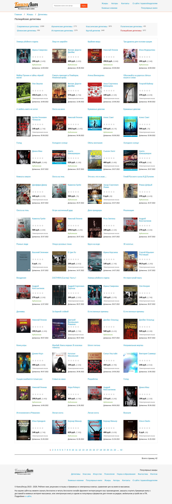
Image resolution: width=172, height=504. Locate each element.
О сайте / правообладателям (145, 3)
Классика (87, 474)
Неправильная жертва (133, 345)
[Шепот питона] (95, 363)
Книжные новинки (109, 8)
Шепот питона (94, 345)
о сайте (28, 496)
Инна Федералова (147, 50)
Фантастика (143, 474)
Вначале (127, 413)
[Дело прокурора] (95, 228)
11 (76, 450)
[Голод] (23, 160)
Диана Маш (37, 151)
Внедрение (21, 278)
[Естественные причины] (95, 329)
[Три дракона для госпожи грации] (130, 59)
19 (104, 450)
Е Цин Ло (72, 252)
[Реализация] (130, 228)
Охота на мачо (58, 109)
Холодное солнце (60, 143)
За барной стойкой (60, 312)
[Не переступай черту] (130, 295)
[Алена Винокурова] (95, 93)
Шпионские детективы (26, 31)
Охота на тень (58, 177)
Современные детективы (28, 27)
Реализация (128, 210)
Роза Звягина (109, 219)
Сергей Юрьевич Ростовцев (146, 253)
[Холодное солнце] (59, 160)
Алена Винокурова (96, 75)
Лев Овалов (37, 84)
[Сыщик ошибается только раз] (23, 396)
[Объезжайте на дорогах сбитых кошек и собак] (130, 93)
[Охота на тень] (59, 194)
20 (108, 450)
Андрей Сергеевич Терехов (76, 287)
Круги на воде (94, 244)
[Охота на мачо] (59, 126)
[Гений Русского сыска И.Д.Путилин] (130, 194)
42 (121, 450)
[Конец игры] (23, 363)
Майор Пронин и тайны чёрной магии (29, 76)
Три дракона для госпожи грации (137, 42)
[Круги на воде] (95, 261)
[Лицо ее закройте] (59, 59)
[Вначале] (130, 430)
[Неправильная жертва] (130, 363)
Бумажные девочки (96, 109)
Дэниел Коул (37, 354)
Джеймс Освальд (110, 320)
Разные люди (22, 244)
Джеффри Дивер (39, 185)
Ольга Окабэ (144, 421)
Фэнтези (153, 474)
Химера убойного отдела (27, 42)
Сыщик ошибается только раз (29, 379)
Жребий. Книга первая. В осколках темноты (67, 346)
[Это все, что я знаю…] (95, 194)
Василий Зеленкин (40, 252)
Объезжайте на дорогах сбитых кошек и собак (137, 76)
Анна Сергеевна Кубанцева (110, 85)
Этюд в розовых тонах (62, 244)
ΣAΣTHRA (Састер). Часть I (64, 278)
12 (80, 450)
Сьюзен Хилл (109, 151)
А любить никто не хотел (27, 109)
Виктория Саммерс (147, 354)
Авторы (114, 3)
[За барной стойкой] (59, 329)
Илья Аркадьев (38, 421)
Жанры (105, 3)
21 (111, 450)
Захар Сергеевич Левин (111, 186)
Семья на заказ (59, 379)
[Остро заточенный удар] (59, 228)
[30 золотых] (130, 261)
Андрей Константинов (145, 220)
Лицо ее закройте (59, 42)
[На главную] (26, 6)
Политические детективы (131, 27)
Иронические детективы (61, 27)
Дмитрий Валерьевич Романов (73, 322)
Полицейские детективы (131, 31)
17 (97, 450)
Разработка (93, 379)
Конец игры (21, 345)
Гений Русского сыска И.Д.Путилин (138, 177)
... (118, 450)
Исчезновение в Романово (28, 413)
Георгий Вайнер (146, 84)
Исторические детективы (62, 31)
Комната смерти (23, 177)
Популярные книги (149, 8)
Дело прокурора (95, 210)
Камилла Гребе (74, 185)
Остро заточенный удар (62, 210)
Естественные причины (98, 312)
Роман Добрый (145, 185)
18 (101, 450)
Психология (109, 474)
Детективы (75, 474)
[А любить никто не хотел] (23, 126)
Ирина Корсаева (110, 252)
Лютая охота (57, 413)
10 (73, 450)
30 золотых (128, 244)
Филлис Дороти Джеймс (74, 51)
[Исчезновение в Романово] (23, 430)
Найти (84, 6)
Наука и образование (126, 474)
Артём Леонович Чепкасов (39, 118)
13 (83, 450)
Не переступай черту (132, 278)
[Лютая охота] (59, 430)
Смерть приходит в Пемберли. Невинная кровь (65, 76)
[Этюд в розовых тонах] (59, 261)
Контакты (125, 3)
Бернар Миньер (75, 421)
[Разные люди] (23, 261)
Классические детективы (96, 27)
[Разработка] (95, 396)
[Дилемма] (23, 329)
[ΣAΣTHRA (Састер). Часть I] (59, 295)
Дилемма (20, 312)
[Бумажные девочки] (95, 126)
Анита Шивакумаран (74, 152)
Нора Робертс (74, 387)
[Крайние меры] (95, 59)
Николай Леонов (110, 50)
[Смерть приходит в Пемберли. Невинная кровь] (59, 93)
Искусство (97, 474)
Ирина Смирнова (39, 50)
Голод (19, 143)
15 (90, 450)
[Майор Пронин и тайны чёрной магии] (23, 93)
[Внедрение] (23, 295)
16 (94, 450)
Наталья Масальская (73, 355)
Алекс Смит (108, 117)
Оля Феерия (144, 286)
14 (87, 450)
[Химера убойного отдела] (23, 59)
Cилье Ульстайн (110, 354)
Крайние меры (94, 42)
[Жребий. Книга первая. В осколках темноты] (59, 363)
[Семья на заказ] (59, 396)
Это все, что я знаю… (97, 177)
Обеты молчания (95, 143)
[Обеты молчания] (95, 160)
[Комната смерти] (23, 194)
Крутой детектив (93, 31)
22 (115, 450)
